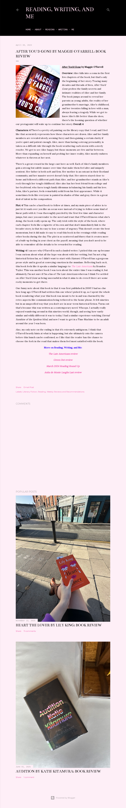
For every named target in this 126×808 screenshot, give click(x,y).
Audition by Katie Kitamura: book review (58, 771)
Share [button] (18, 387)
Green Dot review (63, 359)
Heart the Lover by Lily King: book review (59, 625)
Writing (63, 29)
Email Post (29, 387)
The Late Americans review (63, 353)
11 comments (30, 631)
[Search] (108, 9)
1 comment (29, 777)
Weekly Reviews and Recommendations (65, 391)
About (38, 29)
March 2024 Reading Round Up (63, 366)
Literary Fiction (30, 391)
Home (28, 29)
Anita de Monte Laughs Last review (63, 372)
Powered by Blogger (65, 797)
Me (73, 29)
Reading (49, 29)
